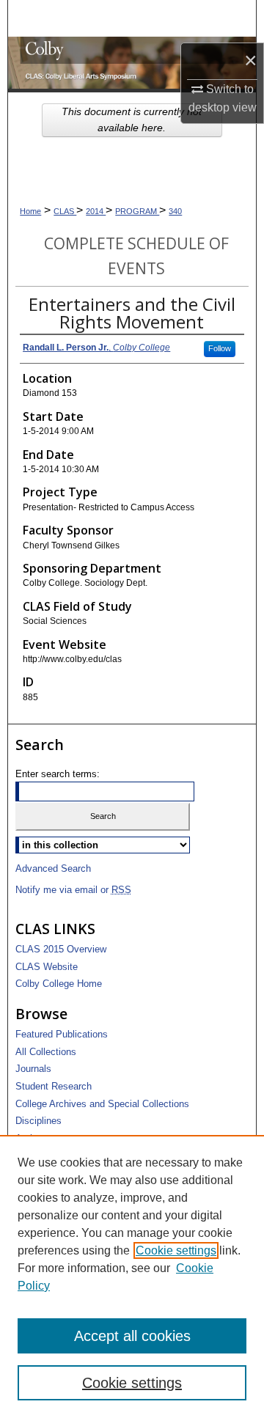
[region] (132, 1276)
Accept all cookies (132, 1336)
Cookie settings (176, 1250)
